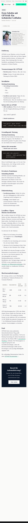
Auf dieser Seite (6, 25)
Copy (24, 122)
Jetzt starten (14, 382)
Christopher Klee (15, 31)
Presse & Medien (18, 1)
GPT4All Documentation (11, 356)
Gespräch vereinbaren (21, 4)
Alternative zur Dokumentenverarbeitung (12, 264)
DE (26, 1)
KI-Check (3, 1)
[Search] (23, 1)
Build (3, 9)
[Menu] (13, 4)
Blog (13, 1)
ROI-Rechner (8, 1)
